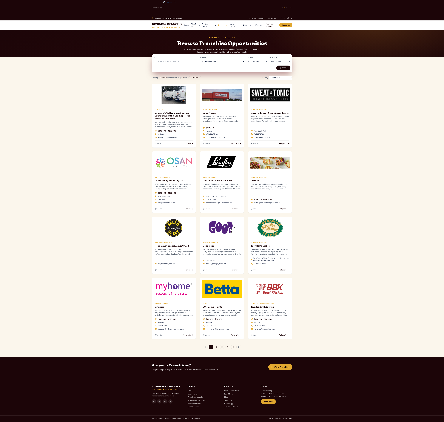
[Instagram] (288, 18)
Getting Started (205, 25)
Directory (222, 25)
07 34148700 (211, 326)
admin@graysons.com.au (167, 137)
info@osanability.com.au (167, 203)
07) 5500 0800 (260, 264)
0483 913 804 (163, 326)
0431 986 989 (259, 326)
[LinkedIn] (291, 18)
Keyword (157, 57)
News (245, 25)
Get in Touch (268, 401)
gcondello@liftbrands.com (216, 137)
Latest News (229, 394)
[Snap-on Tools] (222, 8)
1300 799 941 (163, 199)
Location (249, 57)
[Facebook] (154, 401)
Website (159, 143)
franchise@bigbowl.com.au (264, 329)
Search (285, 68)
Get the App (272, 18)
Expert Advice (232, 25)
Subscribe (261, 18)
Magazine (259, 25)
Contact (278, 419)
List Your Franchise (280, 367)
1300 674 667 (211, 260)
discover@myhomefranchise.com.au (171, 329)
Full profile (187, 143)
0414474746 (259, 134)
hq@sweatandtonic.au (262, 137)
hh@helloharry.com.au (166, 264)
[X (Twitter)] (284, 18)
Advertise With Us (231, 407)
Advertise (253, 18)
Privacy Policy (287, 419)
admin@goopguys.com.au (216, 264)
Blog (251, 25)
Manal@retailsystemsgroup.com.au (267, 203)
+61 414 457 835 (212, 134)
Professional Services (196, 400)
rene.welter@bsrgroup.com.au (217, 329)
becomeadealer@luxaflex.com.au (219, 203)
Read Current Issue (231, 391)
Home (186, 25)
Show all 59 (196, 78)
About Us (193, 25)
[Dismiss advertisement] (291, 7)
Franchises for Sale (195, 397)
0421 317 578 (211, 199)
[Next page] (238, 347)
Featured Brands (269, 25)
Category (203, 57)
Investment (273, 57)
